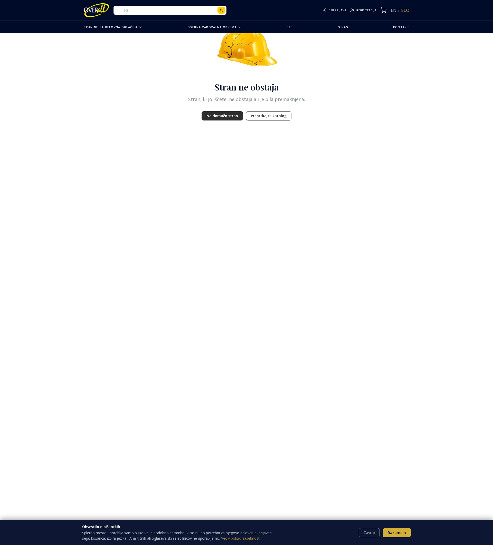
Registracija (366, 10)
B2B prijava (337, 10)
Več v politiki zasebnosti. (241, 538)
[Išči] (221, 10)
